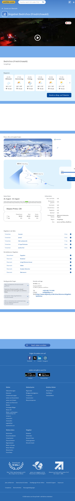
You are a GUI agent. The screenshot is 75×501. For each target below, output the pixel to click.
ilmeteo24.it (9, 421)
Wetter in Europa (10, 445)
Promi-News (9, 452)
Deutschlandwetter (11, 436)
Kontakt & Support (51, 482)
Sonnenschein (29, 398)
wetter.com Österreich (11, 402)
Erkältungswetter (30, 440)
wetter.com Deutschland (12, 398)
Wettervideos (10, 430)
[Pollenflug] (69, 2)
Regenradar (29, 391)
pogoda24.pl (9, 423)
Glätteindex (29, 436)
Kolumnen (8, 393)
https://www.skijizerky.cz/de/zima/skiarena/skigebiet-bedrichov (53, 295)
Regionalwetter (10, 443)
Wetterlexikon (9, 450)
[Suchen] (42, 2)
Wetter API (8, 410)
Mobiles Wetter (51, 387)
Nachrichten (9, 433)
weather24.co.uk (10, 425)
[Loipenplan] (28, 147)
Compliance (8, 487)
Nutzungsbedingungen (29, 487)
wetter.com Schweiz (11, 400)
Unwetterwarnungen (11, 395)
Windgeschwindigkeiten (32, 393)
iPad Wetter (49, 393)
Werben (8, 405)
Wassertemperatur (31, 400)
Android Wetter (50, 395)
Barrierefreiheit (17, 487)
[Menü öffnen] (73, 2)
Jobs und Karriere (9, 482)
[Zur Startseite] (9, 2)
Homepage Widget (11, 407)
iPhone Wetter (49, 391)
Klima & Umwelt (30, 443)
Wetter (8, 387)
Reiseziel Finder (30, 438)
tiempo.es (8, 416)
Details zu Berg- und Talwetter (59, 95)
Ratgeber (29, 430)
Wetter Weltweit (10, 447)
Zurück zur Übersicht (10, 8)
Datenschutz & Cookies (22, 482)
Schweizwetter (9, 438)
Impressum (60, 482)
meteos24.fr (9, 418)
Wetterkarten (30, 387)
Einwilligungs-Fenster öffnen (37, 482)
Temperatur (29, 395)
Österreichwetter (10, 440)
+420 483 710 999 (48, 290)
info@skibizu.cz (48, 292)
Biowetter (28, 433)
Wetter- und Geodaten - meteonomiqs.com (12, 412)
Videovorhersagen (10, 391)
